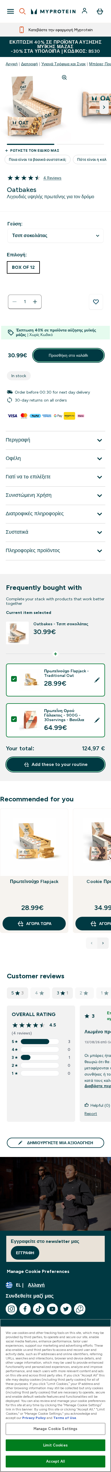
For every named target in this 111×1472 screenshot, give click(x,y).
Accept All (55, 1461)
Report (91, 1113)
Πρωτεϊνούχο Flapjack (34, 881)
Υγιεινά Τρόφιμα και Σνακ (63, 64)
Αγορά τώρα (39, 923)
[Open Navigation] (10, 11)
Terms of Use (64, 1418)
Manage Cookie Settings (56, 1429)
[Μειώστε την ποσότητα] (14, 302)
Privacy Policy (34, 1418)
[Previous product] (91, 943)
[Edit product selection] (97, 680)
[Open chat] (79, 1309)
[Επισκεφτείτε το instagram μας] (11, 1309)
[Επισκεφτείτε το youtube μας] (52, 1309)
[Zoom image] (64, 77)
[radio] (23, 267)
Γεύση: (14, 223)
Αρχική (12, 64)
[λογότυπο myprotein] (53, 11)
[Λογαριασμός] (85, 11)
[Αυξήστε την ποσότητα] (35, 302)
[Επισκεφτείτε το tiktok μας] (38, 1309)
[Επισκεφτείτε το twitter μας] (66, 1309)
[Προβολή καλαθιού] (100, 11)
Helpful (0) (100, 1105)
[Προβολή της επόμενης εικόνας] (104, 107)
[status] (25, 302)
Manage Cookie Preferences (38, 1271)
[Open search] (22, 11)
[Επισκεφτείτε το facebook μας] (25, 1309)
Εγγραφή (25, 1253)
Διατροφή (29, 64)
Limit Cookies (55, 1445)
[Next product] (103, 943)
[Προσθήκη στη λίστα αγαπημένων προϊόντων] (96, 302)
